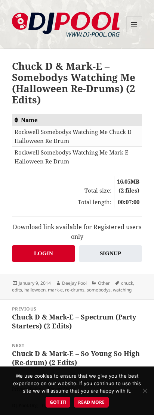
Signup (110, 253)
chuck (127, 283)
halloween (35, 290)
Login (43, 253)
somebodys (99, 290)
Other (104, 283)
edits (17, 290)
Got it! (58, 402)
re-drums (74, 290)
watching (122, 290)
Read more (91, 402)
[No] (144, 390)
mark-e (55, 290)
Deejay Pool (74, 283)
